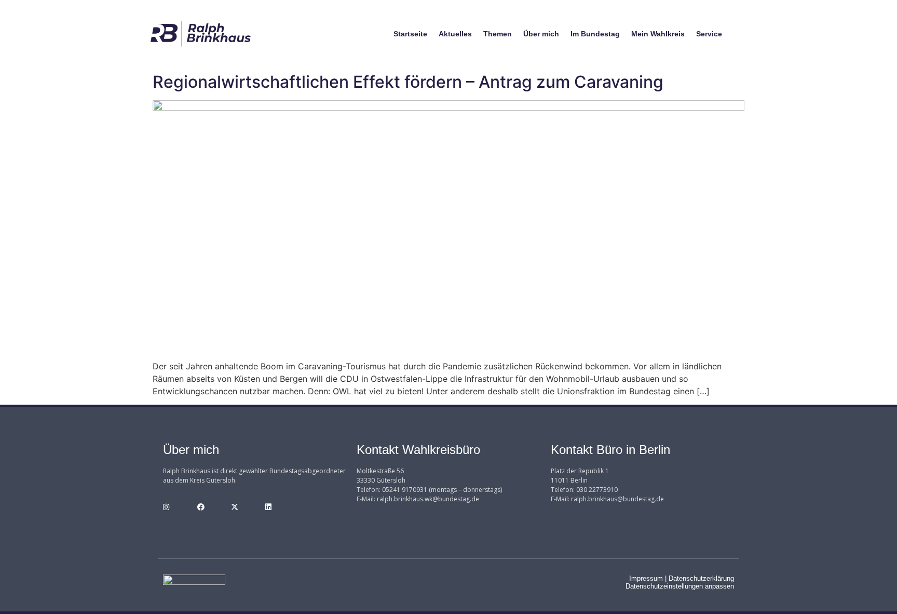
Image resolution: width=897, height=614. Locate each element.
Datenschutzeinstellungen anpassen (680, 586)
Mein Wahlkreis (658, 34)
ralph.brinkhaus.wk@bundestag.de (428, 499)
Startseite (410, 34)
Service (709, 34)
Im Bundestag (595, 34)
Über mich (541, 34)
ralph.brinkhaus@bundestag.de (617, 499)
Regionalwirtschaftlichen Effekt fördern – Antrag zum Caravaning (408, 82)
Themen (497, 34)
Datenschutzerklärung (701, 578)
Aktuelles (455, 34)
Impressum (646, 578)
